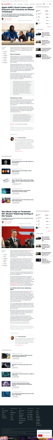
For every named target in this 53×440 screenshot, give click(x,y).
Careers (37, 414)
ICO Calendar (26, 4)
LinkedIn (5, 60)
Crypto (3, 414)
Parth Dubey (15, 164)
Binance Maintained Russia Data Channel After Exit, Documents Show (46, 34)
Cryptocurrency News (16, 159)
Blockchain (4, 416)
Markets (3, 412)
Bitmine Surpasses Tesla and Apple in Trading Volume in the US (21, 171)
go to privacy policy (46, 435)
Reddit (4, 58)
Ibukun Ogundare (8, 221)
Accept (40, 435)
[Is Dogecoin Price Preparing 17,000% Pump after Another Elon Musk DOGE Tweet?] (6, 356)
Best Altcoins (21, 413)
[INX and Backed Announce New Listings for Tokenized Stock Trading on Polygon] (6, 191)
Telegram (5, 57)
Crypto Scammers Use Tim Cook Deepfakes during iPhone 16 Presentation (22, 200)
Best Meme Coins (22, 420)
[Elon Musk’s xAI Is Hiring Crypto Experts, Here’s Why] (6, 365)
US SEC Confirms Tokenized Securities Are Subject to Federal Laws (23, 374)
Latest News (39, 29)
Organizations (13, 412)
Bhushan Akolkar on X (19, 151)
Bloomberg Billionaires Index (15, 283)
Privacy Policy (38, 425)
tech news (14, 124)
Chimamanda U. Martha (17, 183)
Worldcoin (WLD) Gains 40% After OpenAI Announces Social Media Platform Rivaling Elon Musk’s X (22, 384)
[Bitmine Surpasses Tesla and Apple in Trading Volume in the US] (6, 171)
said (23, 78)
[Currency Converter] (50, 4)
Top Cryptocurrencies (42, 7)
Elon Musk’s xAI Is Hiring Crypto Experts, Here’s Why (22, 365)
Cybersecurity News (15, 198)
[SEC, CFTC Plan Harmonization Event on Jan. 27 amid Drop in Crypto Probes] (6, 394)
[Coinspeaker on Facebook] (43, 1)
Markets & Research (39, 4)
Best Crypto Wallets (21, 423)
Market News (12, 134)
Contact (37, 412)
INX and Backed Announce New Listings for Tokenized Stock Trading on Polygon (21, 191)
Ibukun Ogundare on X (19, 345)
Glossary (12, 419)
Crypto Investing (20, 4)
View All (48, 26)
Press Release (4, 417)
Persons (12, 414)
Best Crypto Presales (21, 416)
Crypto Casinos (32, 4)
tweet (30, 291)
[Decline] (50, 430)
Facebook (5, 51)
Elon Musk (29, 250)
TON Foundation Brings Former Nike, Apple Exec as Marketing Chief (23, 162)
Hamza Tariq (15, 367)
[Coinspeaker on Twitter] (45, 1)
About (37, 410)
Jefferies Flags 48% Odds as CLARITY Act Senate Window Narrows (46, 49)
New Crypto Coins (22, 418)
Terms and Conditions (38, 420)
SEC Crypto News (13, 333)
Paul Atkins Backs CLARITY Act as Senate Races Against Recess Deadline (46, 42)
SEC (31, 272)
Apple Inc (20, 48)
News (11, 4)
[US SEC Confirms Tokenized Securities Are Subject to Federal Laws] (6, 374)
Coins (12, 410)
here (29, 322)
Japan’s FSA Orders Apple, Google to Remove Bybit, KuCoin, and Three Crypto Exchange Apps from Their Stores (23, 181)
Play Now (42, 438)
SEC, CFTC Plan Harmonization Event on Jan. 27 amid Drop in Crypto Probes (23, 394)
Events (12, 416)
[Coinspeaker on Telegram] (47, 1)
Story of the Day (20, 353)
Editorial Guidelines (38, 417)
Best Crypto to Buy (21, 411)
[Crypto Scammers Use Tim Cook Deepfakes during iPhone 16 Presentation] (6, 200)
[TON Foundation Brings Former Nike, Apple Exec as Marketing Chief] (6, 162)
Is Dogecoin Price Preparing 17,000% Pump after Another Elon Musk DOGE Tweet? (22, 356)
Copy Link (5, 62)
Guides (15, 4)
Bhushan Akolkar (8, 18)
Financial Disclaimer (38, 423)
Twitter (4, 53)
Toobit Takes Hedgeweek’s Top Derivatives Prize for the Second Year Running (46, 56)
